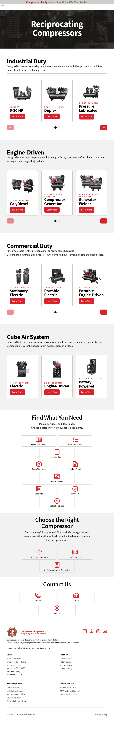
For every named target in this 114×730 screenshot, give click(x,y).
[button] (3, 7)
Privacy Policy (101, 714)
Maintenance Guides (16, 694)
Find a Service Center (69, 694)
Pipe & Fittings (66, 668)
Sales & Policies (14, 697)
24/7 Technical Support (70, 691)
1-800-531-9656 (14, 658)
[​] (85, 632)
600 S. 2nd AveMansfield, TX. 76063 (16, 666)
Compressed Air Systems (40, 2)
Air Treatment (66, 665)
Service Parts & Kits (68, 687)
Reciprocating (66, 658)
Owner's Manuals (14, 687)
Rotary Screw (65, 662)
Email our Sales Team (16, 662)
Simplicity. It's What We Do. (72, 2)
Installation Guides (15, 691)
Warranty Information (16, 701)
